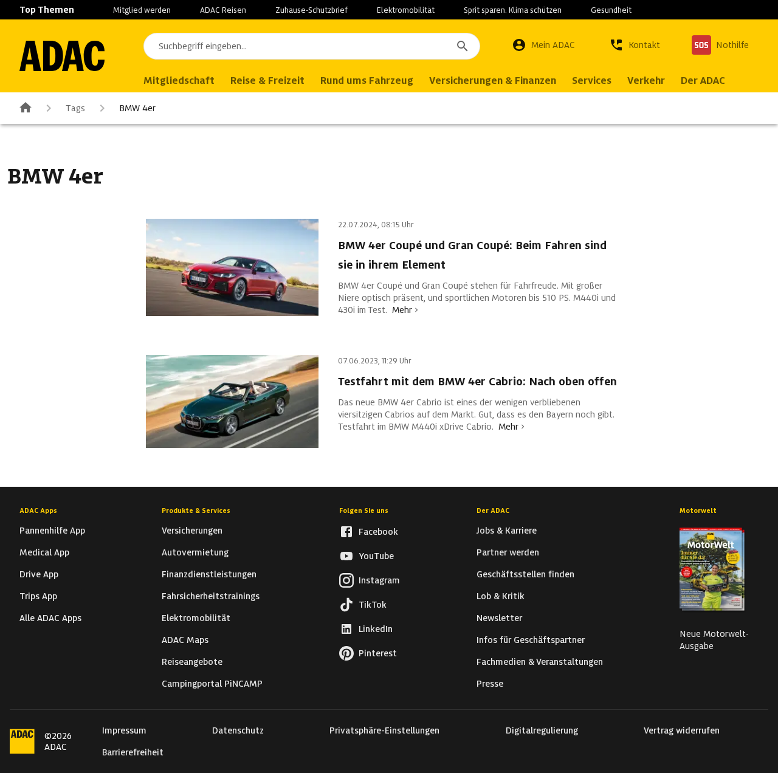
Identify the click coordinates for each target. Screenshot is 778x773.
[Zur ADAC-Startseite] (62, 56)
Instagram (379, 580)
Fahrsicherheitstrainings (211, 596)
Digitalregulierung (542, 730)
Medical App (44, 552)
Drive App (38, 574)
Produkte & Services (196, 510)
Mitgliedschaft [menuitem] (179, 80)
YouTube (376, 556)
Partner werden (508, 552)
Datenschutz (238, 730)
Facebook (378, 531)
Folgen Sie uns (363, 510)
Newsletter (499, 618)
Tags (75, 108)
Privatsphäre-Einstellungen (384, 730)
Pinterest (378, 653)
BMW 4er (137, 108)
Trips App (38, 596)
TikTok (373, 604)
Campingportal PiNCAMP (212, 683)
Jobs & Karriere (507, 530)
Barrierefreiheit (133, 752)
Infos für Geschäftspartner (531, 639)
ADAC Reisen (223, 10)
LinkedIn (376, 629)
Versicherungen (192, 530)
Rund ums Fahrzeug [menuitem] (366, 80)
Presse (490, 683)
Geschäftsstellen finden (525, 574)
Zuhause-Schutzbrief (311, 10)
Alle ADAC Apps (50, 618)
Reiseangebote (192, 661)
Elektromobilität (406, 10)
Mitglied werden (142, 10)
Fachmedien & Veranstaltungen (540, 661)
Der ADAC (493, 510)
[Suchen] (462, 46)
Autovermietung (195, 552)
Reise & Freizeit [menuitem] (267, 80)
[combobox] (311, 46)
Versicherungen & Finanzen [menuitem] (492, 80)
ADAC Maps (185, 639)
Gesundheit (611, 10)
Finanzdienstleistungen (209, 574)
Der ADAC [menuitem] (703, 80)
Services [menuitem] (591, 80)
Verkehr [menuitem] (646, 80)
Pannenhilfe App (52, 530)
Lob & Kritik (501, 596)
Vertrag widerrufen (682, 730)
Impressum (124, 730)
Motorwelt (698, 510)
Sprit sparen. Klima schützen (513, 10)
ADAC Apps (38, 510)
